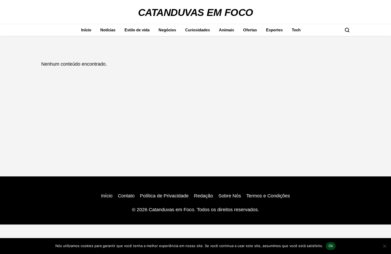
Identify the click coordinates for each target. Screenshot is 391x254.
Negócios (167, 30)
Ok (330, 246)
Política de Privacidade (164, 195)
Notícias (107, 30)
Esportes (274, 30)
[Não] (384, 246)
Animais (226, 30)
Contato (126, 195)
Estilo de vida (136, 30)
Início (86, 30)
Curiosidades (197, 30)
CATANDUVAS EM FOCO (195, 12)
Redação (203, 195)
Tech (296, 30)
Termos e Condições (268, 195)
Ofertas (250, 30)
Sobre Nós (229, 195)
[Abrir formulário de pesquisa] (347, 30)
